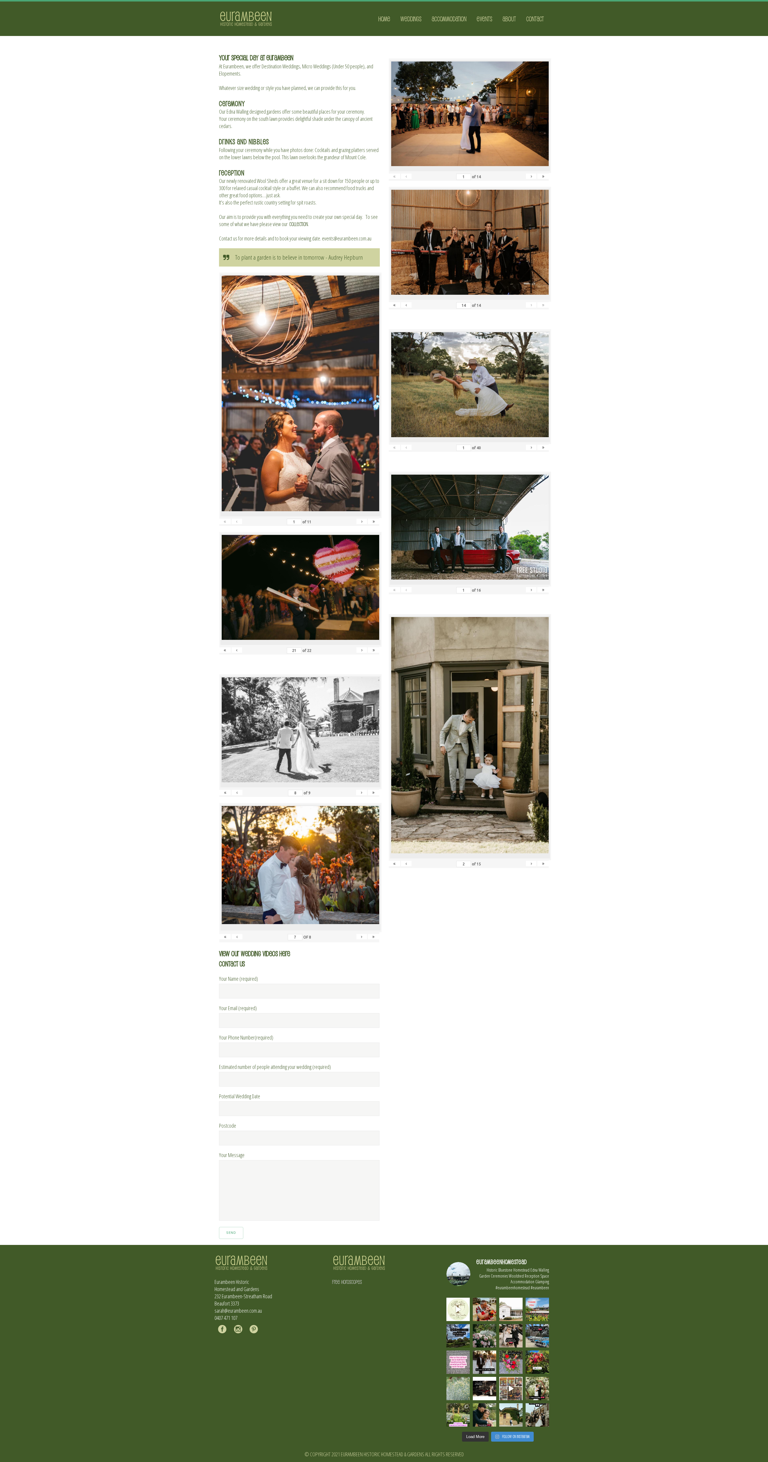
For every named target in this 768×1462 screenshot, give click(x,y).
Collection (298, 224)
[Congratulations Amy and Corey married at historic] (537, 1415)
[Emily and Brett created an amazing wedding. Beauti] (458, 1415)
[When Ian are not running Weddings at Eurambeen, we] (511, 1388)
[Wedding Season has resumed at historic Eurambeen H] (511, 1415)
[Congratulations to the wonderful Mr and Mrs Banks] (484, 1362)
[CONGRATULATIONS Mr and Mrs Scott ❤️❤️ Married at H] (484, 1388)
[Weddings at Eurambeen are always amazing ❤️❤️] (537, 1388)
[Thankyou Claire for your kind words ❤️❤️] (458, 1362)
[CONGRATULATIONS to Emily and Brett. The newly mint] (484, 1415)
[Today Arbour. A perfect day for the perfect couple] (537, 1362)
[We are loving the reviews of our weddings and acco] (458, 1388)
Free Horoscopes (347, 1282)
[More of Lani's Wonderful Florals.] (511, 1362)
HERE (284, 953)
